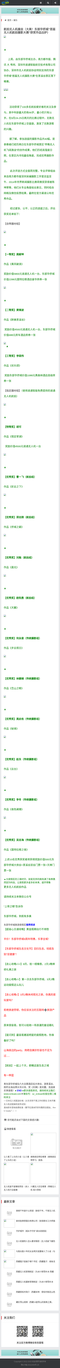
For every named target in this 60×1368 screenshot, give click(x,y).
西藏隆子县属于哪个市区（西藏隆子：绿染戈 (35, 1261)
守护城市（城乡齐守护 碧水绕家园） (32, 1231)
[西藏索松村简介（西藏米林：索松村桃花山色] (9, 1294)
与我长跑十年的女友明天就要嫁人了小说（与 (35, 1251)
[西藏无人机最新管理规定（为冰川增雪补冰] (9, 1284)
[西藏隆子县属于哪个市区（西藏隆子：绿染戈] (9, 1264)
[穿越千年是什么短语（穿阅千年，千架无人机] (9, 1213)
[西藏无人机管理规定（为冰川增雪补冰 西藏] (9, 1274)
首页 (9, 20)
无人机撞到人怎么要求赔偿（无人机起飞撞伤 (35, 1241)
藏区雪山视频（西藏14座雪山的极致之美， (34, 1302)
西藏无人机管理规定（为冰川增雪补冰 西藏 (35, 1271)
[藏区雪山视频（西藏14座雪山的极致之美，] (9, 1304)
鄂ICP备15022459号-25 (30, 1365)
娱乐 (15, 20)
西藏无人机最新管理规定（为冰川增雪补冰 (34, 1282)
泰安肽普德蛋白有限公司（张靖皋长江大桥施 (35, 1221)
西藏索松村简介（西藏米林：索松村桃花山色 (35, 1292)
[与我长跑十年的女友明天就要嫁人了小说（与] (9, 1254)
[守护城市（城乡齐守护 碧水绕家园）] (9, 1233)
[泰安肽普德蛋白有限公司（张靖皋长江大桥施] (9, 1223)
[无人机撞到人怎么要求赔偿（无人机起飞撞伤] (9, 1243)
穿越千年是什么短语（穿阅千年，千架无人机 (35, 1211)
